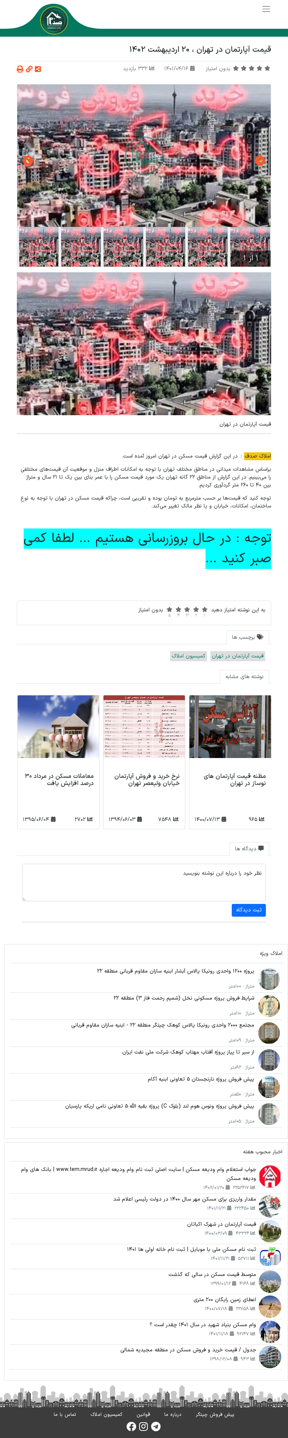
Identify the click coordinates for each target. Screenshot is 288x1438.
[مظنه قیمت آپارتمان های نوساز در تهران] (230, 732)
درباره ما (173, 1414)
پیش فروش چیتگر (215, 1414)
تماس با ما (65, 1414)
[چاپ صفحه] (20, 70)
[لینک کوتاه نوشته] (29, 70)
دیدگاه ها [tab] (246, 849)
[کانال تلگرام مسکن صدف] (155, 1429)
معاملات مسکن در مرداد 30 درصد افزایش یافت (59, 780)
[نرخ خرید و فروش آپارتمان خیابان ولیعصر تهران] (144, 732)
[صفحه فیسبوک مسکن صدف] (131, 1429)
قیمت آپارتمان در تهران (238, 656)
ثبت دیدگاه (249, 910)
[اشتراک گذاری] (38, 70)
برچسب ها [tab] (244, 637)
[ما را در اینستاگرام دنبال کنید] (143, 1429)
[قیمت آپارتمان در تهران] (144, 155)
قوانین (143, 1414)
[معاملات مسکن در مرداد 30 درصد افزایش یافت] (58, 732)
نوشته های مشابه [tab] (244, 677)
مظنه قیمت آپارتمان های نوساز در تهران (235, 780)
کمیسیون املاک (189, 656)
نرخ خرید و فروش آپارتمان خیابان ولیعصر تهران (147, 780)
